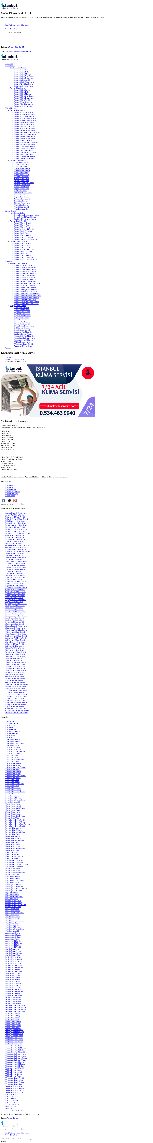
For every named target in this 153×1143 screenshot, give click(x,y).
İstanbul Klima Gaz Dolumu (24, 76)
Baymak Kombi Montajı (14, 967)
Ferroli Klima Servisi (21, 187)
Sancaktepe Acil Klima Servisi (16, 638)
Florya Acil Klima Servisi (14, 602)
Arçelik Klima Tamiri (12, 770)
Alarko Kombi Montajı (13, 943)
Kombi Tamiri (10, 1102)
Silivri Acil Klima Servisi (14, 555)
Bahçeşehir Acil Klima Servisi (16, 702)
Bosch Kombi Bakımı (13, 985)
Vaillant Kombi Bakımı (13, 1074)
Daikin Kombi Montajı (13, 999)
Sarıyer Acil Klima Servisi (14, 553)
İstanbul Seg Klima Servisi (23, 150)
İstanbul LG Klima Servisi (23, 140)
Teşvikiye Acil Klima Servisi (15, 652)
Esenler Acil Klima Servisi (14, 537)
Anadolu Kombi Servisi (18, 241)
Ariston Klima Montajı (13, 774)
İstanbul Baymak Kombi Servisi (25, 273)
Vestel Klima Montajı (12, 919)
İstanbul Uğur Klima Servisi (24, 154)
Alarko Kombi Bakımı (13, 945)
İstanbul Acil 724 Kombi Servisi (25, 259)
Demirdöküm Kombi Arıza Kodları (26, 215)
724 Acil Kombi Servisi (13, 1110)
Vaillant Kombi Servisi (22, 342)
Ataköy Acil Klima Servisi (14, 571)
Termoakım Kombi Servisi (23, 340)
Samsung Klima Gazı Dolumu (16, 889)
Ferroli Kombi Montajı (13, 1024)
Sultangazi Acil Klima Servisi (15, 557)
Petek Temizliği (10, 1106)
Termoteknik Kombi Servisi (24, 336)
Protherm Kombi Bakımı (14, 1042)
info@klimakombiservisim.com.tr (17, 25)
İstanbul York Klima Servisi (24, 158)
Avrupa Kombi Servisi (18, 221)
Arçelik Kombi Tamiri (13, 955)
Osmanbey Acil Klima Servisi (15, 634)
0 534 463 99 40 (11, 29)
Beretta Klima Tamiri (12, 794)
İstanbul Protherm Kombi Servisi (26, 292)
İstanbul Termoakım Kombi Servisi (26, 298)
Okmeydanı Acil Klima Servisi (16, 630)
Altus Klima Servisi (21, 167)
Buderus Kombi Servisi (22, 322)
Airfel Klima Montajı (12, 741)
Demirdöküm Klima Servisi (24, 183)
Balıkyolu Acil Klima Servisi (15, 705)
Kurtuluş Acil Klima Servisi (15, 620)
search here (5, 1139)
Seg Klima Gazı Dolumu (14, 897)
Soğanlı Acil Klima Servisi (14, 646)
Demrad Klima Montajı (13, 830)
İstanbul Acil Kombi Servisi (24, 229)
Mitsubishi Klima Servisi (23, 193)
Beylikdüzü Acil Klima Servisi (16, 529)
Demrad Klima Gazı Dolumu (15, 832)
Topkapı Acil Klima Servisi (15, 654)
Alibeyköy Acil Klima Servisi (15, 567)
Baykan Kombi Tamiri (13, 963)
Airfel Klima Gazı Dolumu (14, 743)
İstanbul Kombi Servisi (22, 223)
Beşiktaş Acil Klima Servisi (15, 527)
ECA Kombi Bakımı (12, 1018)
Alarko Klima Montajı (13, 749)
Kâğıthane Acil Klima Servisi (15, 549)
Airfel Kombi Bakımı (12, 937)
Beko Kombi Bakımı (12, 977)
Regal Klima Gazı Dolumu (14, 880)
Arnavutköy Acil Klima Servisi (16, 513)
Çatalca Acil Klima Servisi (14, 535)
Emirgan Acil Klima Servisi (15, 596)
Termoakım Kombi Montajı (15, 1064)
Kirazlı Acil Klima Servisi (14, 618)
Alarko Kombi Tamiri (13, 947)
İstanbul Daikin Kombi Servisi (25, 281)
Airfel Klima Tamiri (12, 745)
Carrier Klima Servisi (21, 179)
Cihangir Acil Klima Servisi (15, 590)
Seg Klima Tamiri (11, 899)
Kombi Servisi (10, 211)
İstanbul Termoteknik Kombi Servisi (27, 294)
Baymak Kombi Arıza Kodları (25, 217)
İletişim (8, 348)
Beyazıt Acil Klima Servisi (14, 586)
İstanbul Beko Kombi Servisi (24, 275)
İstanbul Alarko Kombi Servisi (25, 267)
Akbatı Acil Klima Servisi (14, 692)
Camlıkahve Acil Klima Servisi (16, 709)
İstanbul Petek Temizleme (23, 231)
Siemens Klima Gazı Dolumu (15, 905)
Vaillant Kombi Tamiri (13, 1076)
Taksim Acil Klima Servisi (14, 648)
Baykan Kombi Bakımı (13, 961)
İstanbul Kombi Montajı (22, 235)
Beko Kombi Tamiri (12, 979)
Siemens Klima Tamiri (13, 907)
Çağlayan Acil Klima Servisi (15, 592)
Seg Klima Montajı (12, 895)
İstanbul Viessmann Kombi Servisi (26, 302)
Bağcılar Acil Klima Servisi (15, 517)
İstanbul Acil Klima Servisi (23, 86)
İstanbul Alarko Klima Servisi (24, 114)
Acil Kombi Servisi (12, 1104)
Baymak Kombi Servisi (22, 316)
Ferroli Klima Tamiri (12, 842)
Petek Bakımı (10, 1108)
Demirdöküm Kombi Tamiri (15, 1012)
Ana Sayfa (9, 64)
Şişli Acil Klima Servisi (13, 559)
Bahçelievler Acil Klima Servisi (16, 519)
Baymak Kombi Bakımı (13, 969)
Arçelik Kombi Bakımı (13, 953)
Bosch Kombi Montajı (13, 983)
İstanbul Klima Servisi (22, 70)
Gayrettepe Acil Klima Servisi (16, 604)
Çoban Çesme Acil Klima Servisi (17, 711)
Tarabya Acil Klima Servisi (15, 650)
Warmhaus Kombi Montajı (14, 1088)
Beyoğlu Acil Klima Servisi (15, 531)
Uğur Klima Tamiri (12, 915)
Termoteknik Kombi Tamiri (15, 1052)
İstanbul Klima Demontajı (23, 78)
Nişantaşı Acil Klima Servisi (15, 628)
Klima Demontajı (11, 494)
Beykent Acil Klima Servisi (15, 678)
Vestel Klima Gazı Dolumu (15, 921)
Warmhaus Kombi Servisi (23, 346)
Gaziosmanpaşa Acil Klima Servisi (17, 545)
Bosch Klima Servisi (21, 177)
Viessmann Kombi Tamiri (14, 1084)
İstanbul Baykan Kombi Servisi (25, 271)
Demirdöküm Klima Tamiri (15, 826)
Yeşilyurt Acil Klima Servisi (15, 668)
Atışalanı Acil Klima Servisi (15, 573)
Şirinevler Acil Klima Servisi (15, 670)
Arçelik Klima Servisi (22, 169)
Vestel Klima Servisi (21, 207)
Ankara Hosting (12, 1118)
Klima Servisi (10, 66)
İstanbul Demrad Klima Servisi (25, 134)
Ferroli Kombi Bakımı (13, 1026)
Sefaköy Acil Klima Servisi (15, 640)
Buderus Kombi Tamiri (13, 995)
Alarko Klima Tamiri (12, 753)
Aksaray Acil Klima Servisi (15, 565)
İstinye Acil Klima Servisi (14, 610)
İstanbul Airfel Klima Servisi (24, 112)
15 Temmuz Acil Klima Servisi (16, 690)
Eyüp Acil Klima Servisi (14, 541)
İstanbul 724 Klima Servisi (23, 84)
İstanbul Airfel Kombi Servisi (24, 265)
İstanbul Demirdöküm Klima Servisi (27, 132)
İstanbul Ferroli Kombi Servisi (25, 288)
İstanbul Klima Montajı (22, 74)
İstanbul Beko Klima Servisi (24, 122)
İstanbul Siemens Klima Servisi (25, 152)
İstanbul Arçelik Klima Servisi (25, 118)
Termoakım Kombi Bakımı (14, 1066)
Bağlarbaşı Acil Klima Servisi (15, 578)
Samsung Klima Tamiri (13, 891)
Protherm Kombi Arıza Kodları (25, 219)
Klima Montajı (10, 490)
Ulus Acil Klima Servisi (13, 658)
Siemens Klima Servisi (22, 203)
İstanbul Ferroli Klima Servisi (24, 136)
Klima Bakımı (10, 488)
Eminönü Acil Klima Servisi (15, 594)
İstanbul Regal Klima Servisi (24, 146)
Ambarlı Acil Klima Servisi (15, 569)
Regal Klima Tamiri (12, 882)
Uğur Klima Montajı (12, 911)
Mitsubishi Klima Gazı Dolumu (16, 864)
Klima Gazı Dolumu (12, 492)
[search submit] (31, 1139)
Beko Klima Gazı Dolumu (14, 784)
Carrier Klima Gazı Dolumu (15, 808)
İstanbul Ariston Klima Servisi (25, 120)
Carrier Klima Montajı (13, 806)
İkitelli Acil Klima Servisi (14, 674)
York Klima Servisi (21, 209)
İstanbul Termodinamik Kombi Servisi (27, 296)
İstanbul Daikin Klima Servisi (24, 130)
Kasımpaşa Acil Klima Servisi (16, 616)
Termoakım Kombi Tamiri (14, 1068)
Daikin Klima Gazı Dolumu (15, 816)
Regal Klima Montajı (12, 878)
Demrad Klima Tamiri (13, 834)
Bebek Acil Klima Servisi (14, 584)
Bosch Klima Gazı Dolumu (15, 800)
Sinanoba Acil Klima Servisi (15, 642)
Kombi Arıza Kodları (17, 213)
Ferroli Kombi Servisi (22, 330)
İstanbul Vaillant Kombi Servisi (25, 300)
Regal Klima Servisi (21, 197)
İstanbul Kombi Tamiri (22, 227)
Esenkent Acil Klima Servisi (15, 688)
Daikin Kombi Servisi (22, 324)
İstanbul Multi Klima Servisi (24, 82)
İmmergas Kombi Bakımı (14, 1034)
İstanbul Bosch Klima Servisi (24, 126)
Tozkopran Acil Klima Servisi (15, 656)
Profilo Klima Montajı (13, 870)
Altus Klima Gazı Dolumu (14, 760)
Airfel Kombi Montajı (13, 935)
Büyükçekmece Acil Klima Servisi (17, 533)
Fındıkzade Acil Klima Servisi (16, 636)
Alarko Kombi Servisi (22, 310)
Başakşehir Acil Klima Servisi (16, 523)
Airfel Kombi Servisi (21, 308)
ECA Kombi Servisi (21, 328)
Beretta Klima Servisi (21, 175)
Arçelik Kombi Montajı (13, 951)
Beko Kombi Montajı (12, 975)
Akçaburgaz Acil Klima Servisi (16, 694)
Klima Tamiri (10, 496)
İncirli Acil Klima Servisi (14, 608)
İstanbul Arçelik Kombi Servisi (25, 269)
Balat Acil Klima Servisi (14, 580)
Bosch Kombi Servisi (21, 320)
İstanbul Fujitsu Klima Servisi (24, 138)
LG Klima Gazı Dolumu (14, 856)
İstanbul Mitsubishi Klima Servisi (26, 142)
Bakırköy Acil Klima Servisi (15, 521)
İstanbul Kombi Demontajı (23, 237)
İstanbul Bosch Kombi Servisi (25, 277)
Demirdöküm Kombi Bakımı (15, 1009)
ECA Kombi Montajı (12, 1016)
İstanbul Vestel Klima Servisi (24, 156)
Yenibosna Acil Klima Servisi (15, 662)
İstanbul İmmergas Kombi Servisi (26, 290)
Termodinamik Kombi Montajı (16, 1056)
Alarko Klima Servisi (21, 165)
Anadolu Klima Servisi (18, 68)
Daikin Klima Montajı (13, 814)
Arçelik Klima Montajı (13, 766)
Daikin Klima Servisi (21, 181)
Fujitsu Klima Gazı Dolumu (15, 848)
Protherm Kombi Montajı (14, 1040)
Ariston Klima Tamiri (12, 778)
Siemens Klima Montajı (13, 903)
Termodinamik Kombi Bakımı (16, 1058)
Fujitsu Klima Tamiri (12, 850)
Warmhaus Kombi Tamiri (14, 1092)
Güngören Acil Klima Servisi (15, 547)
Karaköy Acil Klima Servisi (15, 614)
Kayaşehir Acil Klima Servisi (15, 600)
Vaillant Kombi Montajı (13, 1072)
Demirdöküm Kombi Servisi (24, 326)
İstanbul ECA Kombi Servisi (24, 286)
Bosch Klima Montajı (13, 798)
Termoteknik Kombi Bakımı (15, 1050)
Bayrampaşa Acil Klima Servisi (16, 525)
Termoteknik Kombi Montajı (15, 1048)
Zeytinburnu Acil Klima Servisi (16, 561)
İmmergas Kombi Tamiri (14, 1036)
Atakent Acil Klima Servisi (14, 698)
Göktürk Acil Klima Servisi (15, 682)
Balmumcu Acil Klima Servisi (16, 582)
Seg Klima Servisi (20, 201)
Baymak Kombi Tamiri (13, 971)
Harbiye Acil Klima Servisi (15, 606)
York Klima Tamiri (12, 931)
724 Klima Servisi (11, 723)
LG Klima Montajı (12, 854)
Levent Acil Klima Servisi (14, 622)
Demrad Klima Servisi (22, 185)
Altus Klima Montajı (12, 757)
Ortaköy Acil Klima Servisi (15, 632)
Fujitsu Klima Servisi (21, 189)
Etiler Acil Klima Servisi (14, 598)
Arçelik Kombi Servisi (22, 312)
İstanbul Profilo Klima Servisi (24, 144)
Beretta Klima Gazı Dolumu (15, 792)
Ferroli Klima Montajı (13, 838)
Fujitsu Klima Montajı (13, 846)
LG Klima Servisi (20, 191)
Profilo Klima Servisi (21, 195)
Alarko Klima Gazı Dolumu (15, 751)
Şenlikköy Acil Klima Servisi (15, 575)
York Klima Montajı (12, 927)
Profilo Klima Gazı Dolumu (15, 872)
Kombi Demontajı (11, 1100)
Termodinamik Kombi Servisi (24, 338)
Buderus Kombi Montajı (14, 991)
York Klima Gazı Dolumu (14, 929)
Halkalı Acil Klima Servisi (14, 672)
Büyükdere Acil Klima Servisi (16, 588)
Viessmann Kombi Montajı (14, 1080)
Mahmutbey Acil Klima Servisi (16, 626)
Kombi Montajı (10, 1098)
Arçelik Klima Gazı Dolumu (15, 768)
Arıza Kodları (10, 721)
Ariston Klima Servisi (22, 171)
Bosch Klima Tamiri (12, 802)
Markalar (8, 261)
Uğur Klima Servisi (21, 205)
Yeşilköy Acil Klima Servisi (15, 666)
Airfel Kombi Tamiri (12, 939)
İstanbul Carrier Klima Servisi (24, 128)
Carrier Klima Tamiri (12, 810)
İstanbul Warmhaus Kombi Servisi (26, 304)
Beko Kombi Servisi (21, 318)
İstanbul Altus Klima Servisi (24, 116)
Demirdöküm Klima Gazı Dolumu (17, 824)
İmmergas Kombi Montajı (14, 1032)
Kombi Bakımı (10, 1096)
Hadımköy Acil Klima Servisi (15, 686)
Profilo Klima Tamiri (12, 874)
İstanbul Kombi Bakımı (22, 225)
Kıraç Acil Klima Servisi (14, 680)
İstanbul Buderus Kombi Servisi (25, 279)
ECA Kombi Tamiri (12, 1020)
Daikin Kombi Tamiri (13, 1003)
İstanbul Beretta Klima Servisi (25, 124)
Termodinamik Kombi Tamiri (15, 1060)
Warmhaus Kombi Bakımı (14, 1090)
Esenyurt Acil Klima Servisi (15, 539)
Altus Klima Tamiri (12, 762)
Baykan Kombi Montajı (13, 959)
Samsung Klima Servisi (22, 199)
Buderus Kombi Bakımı (13, 993)
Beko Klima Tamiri (12, 786)
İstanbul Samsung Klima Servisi (25, 148)
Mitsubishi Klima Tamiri (14, 866)
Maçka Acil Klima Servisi (14, 624)
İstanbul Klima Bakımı (22, 72)
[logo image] (10, 1127)
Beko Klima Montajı (12, 782)
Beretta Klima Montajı (13, 790)
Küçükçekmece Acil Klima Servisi (17, 551)
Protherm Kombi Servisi (22, 334)
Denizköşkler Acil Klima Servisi (16, 713)
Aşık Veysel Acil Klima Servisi (16, 696)
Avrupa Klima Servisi (17, 88)
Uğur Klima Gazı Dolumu (14, 913)
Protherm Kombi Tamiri (13, 1044)
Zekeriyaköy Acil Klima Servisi (16, 684)
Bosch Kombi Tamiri (12, 987)
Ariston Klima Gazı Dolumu (15, 776)
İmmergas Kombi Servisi (23, 332)
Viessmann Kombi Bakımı (14, 1082)
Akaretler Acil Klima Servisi (15, 563)
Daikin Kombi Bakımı (13, 1001)
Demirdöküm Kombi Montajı (15, 1007)
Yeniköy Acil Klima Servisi (15, 664)
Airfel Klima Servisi (21, 163)
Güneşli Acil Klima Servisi (14, 676)
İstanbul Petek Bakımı (22, 233)
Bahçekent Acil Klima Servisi (15, 700)
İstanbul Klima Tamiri (22, 80)
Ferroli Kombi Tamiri (12, 1028)
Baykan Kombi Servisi (22, 314)
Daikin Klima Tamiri (12, 818)
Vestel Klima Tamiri (12, 923)
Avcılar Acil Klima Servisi (14, 515)
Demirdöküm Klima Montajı (15, 822)
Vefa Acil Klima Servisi (13, 660)
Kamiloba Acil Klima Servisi (15, 612)
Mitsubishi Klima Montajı (14, 862)
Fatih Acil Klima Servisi (13, 543)
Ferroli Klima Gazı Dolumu (15, 840)
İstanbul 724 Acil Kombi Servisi (25, 239)
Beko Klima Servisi (21, 173)
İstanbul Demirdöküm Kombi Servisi (27, 283)
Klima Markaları (11, 108)
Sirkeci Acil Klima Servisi (14, 644)
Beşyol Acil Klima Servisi (14, 707)
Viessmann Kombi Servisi (23, 344)
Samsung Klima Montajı (14, 887)
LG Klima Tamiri (11, 858)
